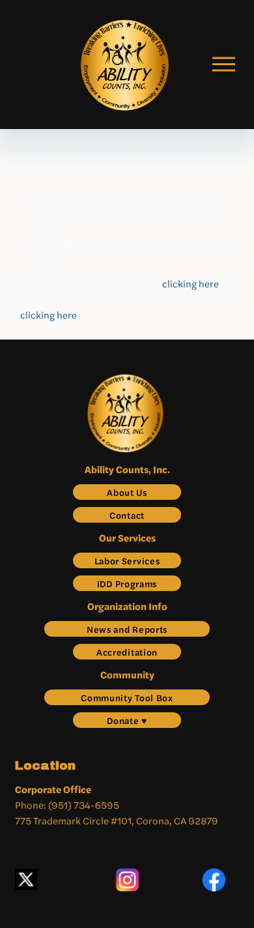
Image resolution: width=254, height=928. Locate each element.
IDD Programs (127, 583)
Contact (127, 514)
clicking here (190, 283)
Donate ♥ (127, 720)
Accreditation (127, 651)
